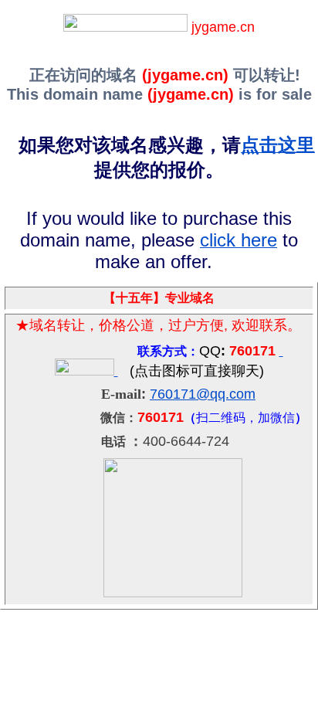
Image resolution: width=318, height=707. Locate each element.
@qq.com (225, 394)
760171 (173, 394)
